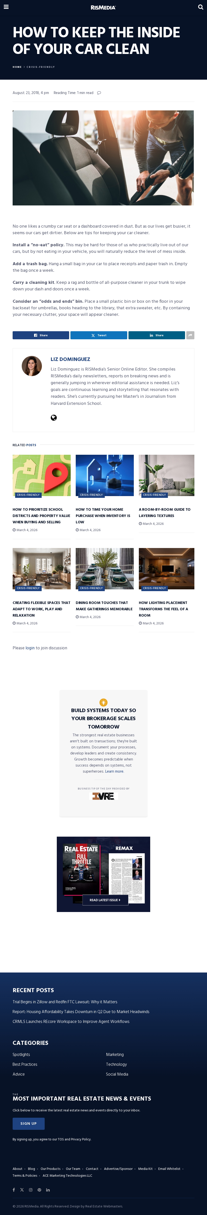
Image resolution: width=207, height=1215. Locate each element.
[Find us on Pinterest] (39, 1190)
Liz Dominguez (70, 359)
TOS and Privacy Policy (74, 1139)
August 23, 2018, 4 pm (31, 93)
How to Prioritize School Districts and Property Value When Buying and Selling (41, 516)
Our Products (50, 1169)
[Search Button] (200, 7)
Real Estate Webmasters (103, 1206)
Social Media (117, 1074)
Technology (116, 1064)
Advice (19, 1074)
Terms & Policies (25, 1176)
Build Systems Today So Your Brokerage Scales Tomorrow (103, 719)
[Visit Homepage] (103, 8)
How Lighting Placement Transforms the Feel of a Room (163, 609)
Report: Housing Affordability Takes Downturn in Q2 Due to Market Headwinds (81, 1012)
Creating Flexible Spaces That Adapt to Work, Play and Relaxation (41, 609)
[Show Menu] (6, 7)
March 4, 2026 (26, 530)
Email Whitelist (169, 1169)
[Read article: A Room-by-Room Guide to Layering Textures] (168, 475)
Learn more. (114, 772)
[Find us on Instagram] (31, 1190)
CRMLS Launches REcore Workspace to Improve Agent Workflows (71, 1021)
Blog (31, 1169)
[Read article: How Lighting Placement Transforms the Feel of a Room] (168, 568)
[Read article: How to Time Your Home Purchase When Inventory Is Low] (105, 475)
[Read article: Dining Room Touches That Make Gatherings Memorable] (105, 568)
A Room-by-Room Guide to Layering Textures (165, 513)
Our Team (73, 1169)
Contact (92, 1169)
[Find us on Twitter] (22, 1190)
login (30, 648)
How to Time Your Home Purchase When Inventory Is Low (103, 516)
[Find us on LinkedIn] (48, 1190)
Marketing (115, 1054)
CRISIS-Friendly (41, 67)
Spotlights (21, 1054)
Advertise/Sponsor (118, 1169)
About (17, 1169)
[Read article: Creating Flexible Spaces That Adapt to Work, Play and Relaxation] (42, 568)
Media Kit (145, 1169)
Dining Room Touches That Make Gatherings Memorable (104, 606)
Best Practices (25, 1064)
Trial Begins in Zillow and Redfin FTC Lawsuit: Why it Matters (65, 1002)
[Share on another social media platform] (190, 335)
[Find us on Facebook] (14, 1190)
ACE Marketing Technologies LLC (67, 1176)
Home (17, 67)
